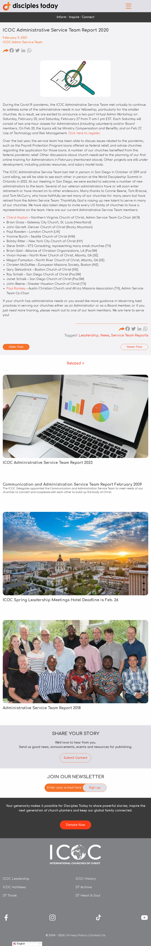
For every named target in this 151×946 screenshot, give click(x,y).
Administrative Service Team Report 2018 (42, 708)
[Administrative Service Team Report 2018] (75, 661)
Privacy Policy (77, 935)
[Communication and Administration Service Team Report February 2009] (75, 488)
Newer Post (134, 347)
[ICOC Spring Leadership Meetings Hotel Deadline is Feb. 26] (75, 553)
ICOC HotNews (14, 887)
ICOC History (86, 878)
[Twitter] (17, 50)
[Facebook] (12, 50)
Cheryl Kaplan (17, 217)
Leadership (89, 335)
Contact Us (97, 935)
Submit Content (75, 758)
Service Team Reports (129, 335)
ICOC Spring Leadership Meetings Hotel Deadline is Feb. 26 (60, 600)
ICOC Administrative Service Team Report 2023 (48, 463)
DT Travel (10, 895)
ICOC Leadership (16, 878)
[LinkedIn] (23, 50)
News (104, 335)
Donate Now (75, 825)
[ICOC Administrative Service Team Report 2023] (75, 416)
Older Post (16, 347)
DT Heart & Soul (88, 895)
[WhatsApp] (29, 50)
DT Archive (84, 887)
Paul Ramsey (16, 288)
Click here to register (84, 133)
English (20, 943)
